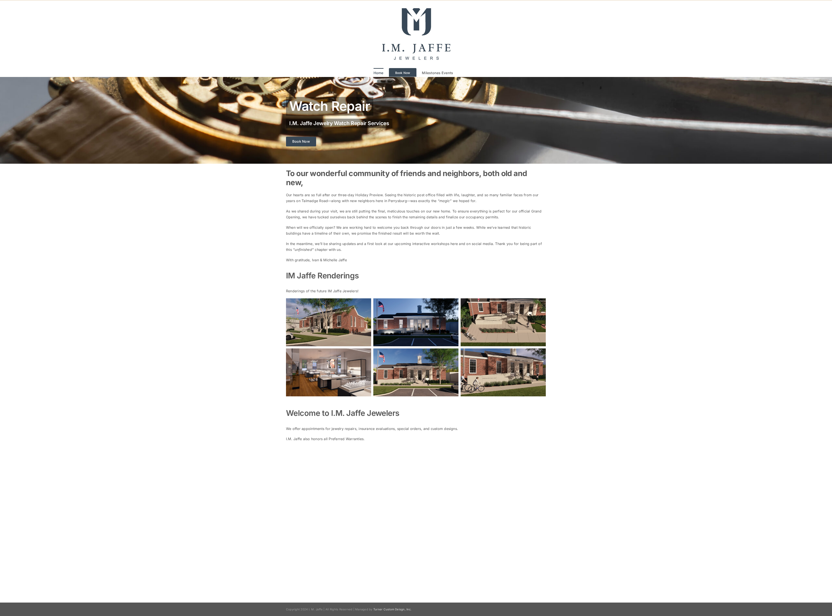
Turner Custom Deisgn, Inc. (392, 609)
